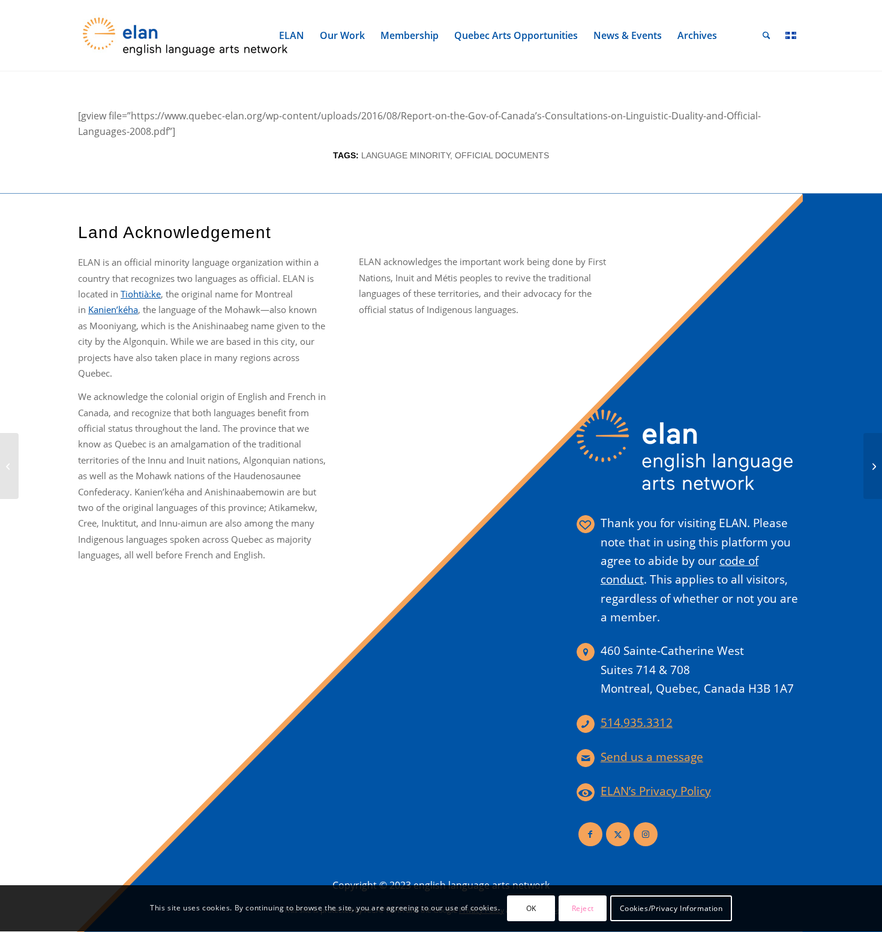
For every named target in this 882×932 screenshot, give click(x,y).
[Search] (766, 35)
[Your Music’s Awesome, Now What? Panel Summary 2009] (9, 466)
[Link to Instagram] (646, 834)
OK (531, 908)
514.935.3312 (637, 722)
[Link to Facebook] (590, 834)
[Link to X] (618, 834)
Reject (583, 908)
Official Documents (502, 155)
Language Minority (405, 155)
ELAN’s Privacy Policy (656, 791)
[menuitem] (291, 35)
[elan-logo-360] (186, 35)
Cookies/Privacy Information (671, 908)
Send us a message (652, 757)
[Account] (740, 35)
